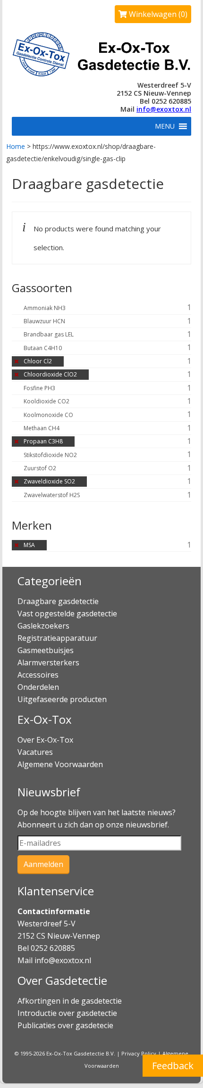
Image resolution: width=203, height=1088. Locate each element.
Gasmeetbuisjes (45, 650)
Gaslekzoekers (43, 626)
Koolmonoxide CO (48, 415)
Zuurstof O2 (40, 468)
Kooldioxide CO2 (46, 401)
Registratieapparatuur (57, 638)
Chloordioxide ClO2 (50, 374)
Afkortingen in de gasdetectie (70, 1001)
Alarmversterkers (48, 662)
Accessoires (38, 675)
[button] (165, 126)
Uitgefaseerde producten (62, 699)
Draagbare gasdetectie (58, 601)
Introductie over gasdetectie (67, 1013)
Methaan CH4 (41, 428)
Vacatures (35, 752)
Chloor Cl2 (38, 361)
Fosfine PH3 (39, 388)
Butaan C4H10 (43, 348)
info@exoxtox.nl (163, 109)
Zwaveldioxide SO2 (49, 481)
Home (15, 146)
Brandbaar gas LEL (49, 334)
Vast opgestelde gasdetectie (67, 613)
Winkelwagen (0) (157, 14)
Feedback (173, 1065)
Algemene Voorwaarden (60, 764)
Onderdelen (38, 687)
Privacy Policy (138, 1053)
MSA (29, 545)
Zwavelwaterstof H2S (52, 495)
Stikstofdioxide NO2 (50, 455)
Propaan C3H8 (43, 441)
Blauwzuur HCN (44, 321)
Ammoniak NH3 (45, 308)
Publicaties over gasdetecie (65, 1025)
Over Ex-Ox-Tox (45, 740)
